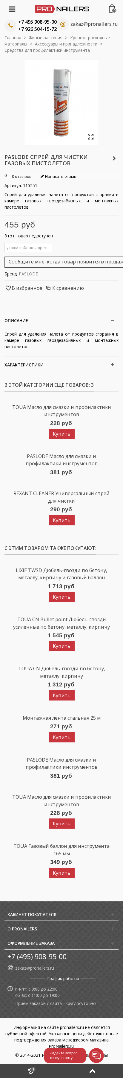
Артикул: (13, 185)
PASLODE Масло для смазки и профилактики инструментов (62, 460)
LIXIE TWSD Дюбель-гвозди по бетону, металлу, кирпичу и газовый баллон (61, 574)
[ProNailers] (62, 8)
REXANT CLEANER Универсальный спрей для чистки (61, 497)
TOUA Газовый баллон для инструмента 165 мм (61, 849)
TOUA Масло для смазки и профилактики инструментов (61, 411)
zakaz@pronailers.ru (94, 24)
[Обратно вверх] (92, 1071)
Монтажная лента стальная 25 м (62, 718)
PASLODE (28, 274)
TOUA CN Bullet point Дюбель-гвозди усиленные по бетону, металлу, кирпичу (61, 623)
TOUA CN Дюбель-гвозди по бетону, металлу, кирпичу (61, 672)
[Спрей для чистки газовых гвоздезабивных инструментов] (91, 137)
